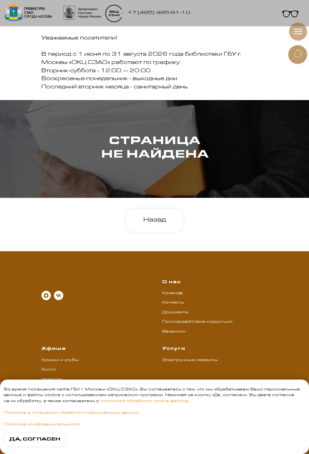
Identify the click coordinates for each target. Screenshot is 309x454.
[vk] (58, 295)
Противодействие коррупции (197, 322)
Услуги (173, 349)
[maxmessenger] (46, 295)
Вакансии (174, 332)
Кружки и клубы (60, 360)
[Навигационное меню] (298, 31)
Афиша (53, 349)
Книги (48, 370)
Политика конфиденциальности (42, 425)
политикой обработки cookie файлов (144, 401)
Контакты (173, 303)
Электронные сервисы (190, 360)
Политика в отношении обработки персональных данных (71, 413)
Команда (172, 293)
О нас (171, 282)
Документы (175, 312)
